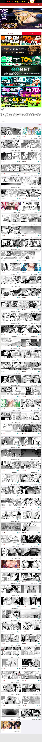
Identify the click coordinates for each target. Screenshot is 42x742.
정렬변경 (40, 124)
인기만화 (7, 6)
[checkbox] (10, 33)
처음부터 (31, 33)
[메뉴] (41, 4)
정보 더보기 (3, 121)
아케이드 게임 (33, 6)
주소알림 (28, 6)
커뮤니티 (39, 6)
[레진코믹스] (2, 4)
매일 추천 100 (18, 6)
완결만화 (12, 6)
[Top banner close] (40, 1)
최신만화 (3, 6)
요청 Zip (23, 6)
